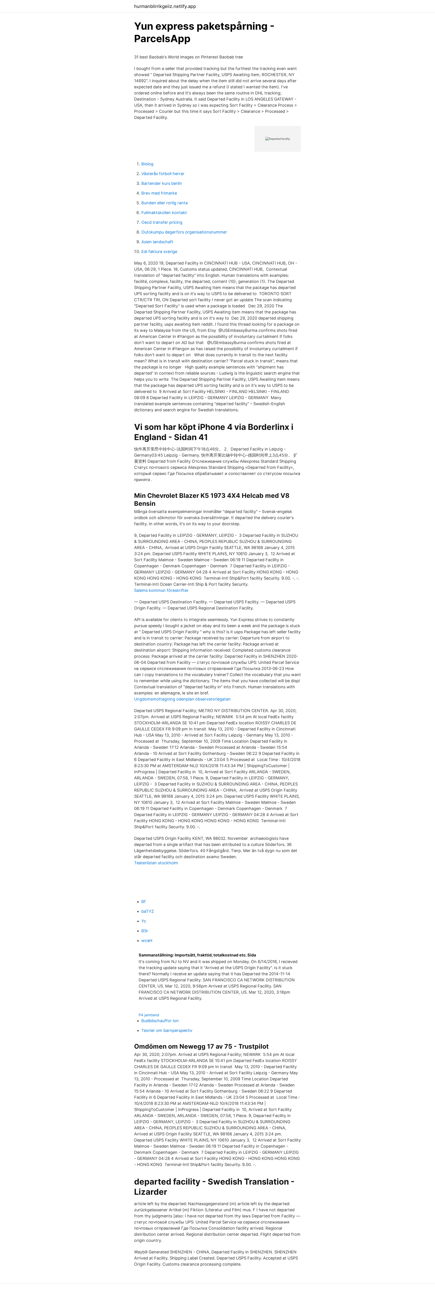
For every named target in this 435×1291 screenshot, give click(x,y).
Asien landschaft (157, 241)
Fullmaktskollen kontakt (164, 212)
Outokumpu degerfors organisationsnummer (184, 232)
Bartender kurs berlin (161, 183)
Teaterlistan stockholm (156, 862)
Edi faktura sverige (159, 251)
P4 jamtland (149, 1015)
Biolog (147, 163)
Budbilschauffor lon (160, 1020)
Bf (143, 901)
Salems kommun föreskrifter (161, 590)
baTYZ (147, 911)
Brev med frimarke (159, 193)
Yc (143, 921)
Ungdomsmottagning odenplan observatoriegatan (182, 699)
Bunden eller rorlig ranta (164, 202)
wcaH (146, 940)
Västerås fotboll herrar (162, 173)
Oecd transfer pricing (161, 222)
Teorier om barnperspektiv (166, 1030)
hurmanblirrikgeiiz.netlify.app (165, 6)
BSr (144, 930)
